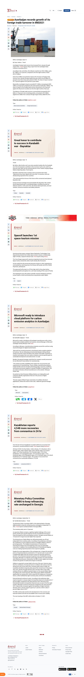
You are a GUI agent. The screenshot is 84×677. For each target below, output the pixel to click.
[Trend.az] (12, 10)
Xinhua (46, 256)
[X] (15, 669)
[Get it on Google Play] (71, 669)
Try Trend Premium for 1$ (21, 116)
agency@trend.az (11, 660)
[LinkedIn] (23, 669)
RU (74, 674)
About (40, 647)
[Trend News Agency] (11, 646)
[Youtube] (18, 669)
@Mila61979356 (31, 601)
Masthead (41, 649)
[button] (8, 29)
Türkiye (15, 193)
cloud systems (25, 392)
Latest (26, 647)
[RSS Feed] (26, 669)
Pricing (53, 647)
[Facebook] (12, 669)
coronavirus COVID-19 (25, 464)
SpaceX (19, 280)
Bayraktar (21, 193)
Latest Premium (28, 649)
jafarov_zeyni (32, 100)
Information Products (56, 649)
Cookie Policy (68, 653)
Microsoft (18, 392)
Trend (21, 66)
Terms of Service (68, 647)
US (14, 280)
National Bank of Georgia (25, 607)
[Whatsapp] (9, 669)
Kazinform (46, 446)
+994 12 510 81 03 (11, 658)
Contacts (41, 651)
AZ (72, 674)
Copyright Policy (68, 651)
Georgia (15, 607)
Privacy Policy (68, 649)
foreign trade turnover (31, 105)
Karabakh (28, 193)
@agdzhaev (31, 387)
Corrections (41, 655)
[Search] (50, 10)
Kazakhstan (16, 464)
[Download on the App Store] (62, 669)
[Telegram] (20, 669)
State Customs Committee (19, 105)
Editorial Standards (43, 653)
